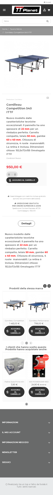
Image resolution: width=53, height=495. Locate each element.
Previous (45, 286)
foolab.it (43, 484)
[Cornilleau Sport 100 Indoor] (14, 305)
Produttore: (10, 99)
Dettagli (26, 223)
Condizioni (10, 158)
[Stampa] (47, 97)
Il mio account (11, 432)
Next (49, 286)
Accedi (48, 2)
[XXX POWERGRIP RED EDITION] (38, 366)
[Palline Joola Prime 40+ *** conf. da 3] (14, 366)
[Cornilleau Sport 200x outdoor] (38, 305)
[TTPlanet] (26, 10)
